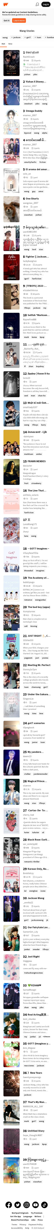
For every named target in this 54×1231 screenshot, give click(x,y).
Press (40, 1220)
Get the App (15, 1216)
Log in (46, 4)
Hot (3, 43)
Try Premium (36, 1213)
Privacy (23, 1224)
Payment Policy (36, 1224)
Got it (7, 20)
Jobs (33, 1220)
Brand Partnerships (20, 1220)
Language (27, 1216)
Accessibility (17, 1228)
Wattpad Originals (20, 1213)
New (10, 43)
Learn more (19, 20)
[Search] (37, 4)
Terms (14, 1224)
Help (27, 1228)
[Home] (18, 4)
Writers (38, 1216)
